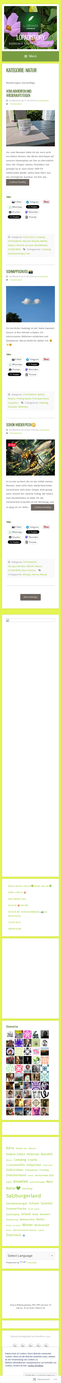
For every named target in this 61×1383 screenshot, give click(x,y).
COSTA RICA (14, 922)
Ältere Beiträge (30, 597)
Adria (10, 1148)
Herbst (30, 1175)
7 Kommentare (16, 104)
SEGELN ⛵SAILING (18, 905)
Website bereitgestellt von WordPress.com (30, 1336)
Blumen (9, 1160)
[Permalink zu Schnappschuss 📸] (30, 304)
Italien (9, 1182)
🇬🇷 (24, 1235)
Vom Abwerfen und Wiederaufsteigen (18, 93)
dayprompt (48, 1165)
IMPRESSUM (14, 928)
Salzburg (27, 1188)
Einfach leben (14, 1169)
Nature (11, 245)
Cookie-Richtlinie (35, 1366)
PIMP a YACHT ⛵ (17, 892)
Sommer (47, 1203)
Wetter (40, 1219)
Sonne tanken (34, 1209)
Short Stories (29, 570)
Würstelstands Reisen (24, 1230)
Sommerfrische (16, 1208)
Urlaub (26, 1214)
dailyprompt (33, 1164)
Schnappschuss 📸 (19, 271)
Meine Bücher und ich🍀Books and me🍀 (30, 886)
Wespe (43, 574)
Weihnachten (27, 1219)
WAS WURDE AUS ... (18, 899)
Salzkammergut (16, 253)
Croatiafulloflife (15, 1164)
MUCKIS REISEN (31, 241)
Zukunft (41, 1230)
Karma (35, 574)
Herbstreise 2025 (44, 1175)
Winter (27, 1225)
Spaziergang (12, 1214)
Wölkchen (23, 406)
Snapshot (13, 402)
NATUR (43, 241)
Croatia (32, 1160)
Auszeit (46, 1154)
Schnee (34, 1203)
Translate (32, 1262)
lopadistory (30, 37)
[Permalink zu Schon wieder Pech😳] (30, 457)
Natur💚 (13, 1188)
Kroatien (20, 1181)
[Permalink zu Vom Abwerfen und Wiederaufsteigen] (30, 128)
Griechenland (16, 1175)
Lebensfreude (37, 1182)
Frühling (44, 1169)
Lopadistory (43, 101)
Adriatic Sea (21, 1148)
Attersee (33, 1154)
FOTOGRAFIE (15, 241)
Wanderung (12, 1219)
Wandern (45, 1214)
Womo (9, 1230)
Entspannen (31, 1170)
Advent (32, 1148)
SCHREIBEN (14, 249)
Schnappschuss (40, 398)
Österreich (28, 237)
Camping (40, 237)
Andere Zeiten (15, 1154)
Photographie (23, 398)
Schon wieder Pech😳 (21, 424)
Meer (49, 1182)
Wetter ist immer (13, 1225)
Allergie (27, 574)
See (28, 253)
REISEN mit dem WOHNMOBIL (32, 245)
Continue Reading (16, 183)
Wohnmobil (41, 1225)
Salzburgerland (23, 1196)
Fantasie (12, 406)
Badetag (43, 402)
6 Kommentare (16, 280)
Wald (35, 1214)
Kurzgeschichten (17, 566)
